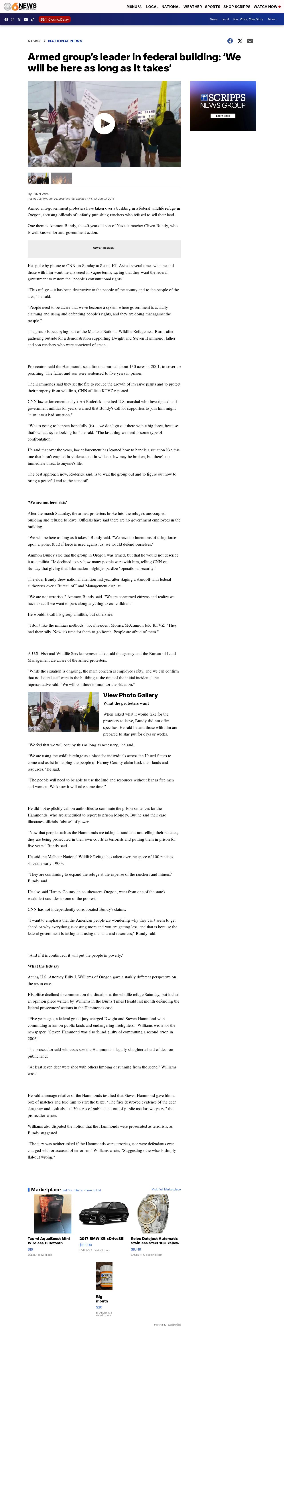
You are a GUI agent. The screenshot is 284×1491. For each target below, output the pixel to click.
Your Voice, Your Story (248, 19)
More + (273, 19)
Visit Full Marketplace (166, 1189)
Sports (212, 6)
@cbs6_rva (33, 19)
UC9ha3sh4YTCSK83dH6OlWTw (27, 19)
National (171, 6)
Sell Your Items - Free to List (82, 1190)
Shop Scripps (236, 6)
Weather (192, 6)
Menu (132, 6)
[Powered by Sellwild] (174, 1324)
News (214, 19)
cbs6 (13, 19)
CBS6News (7, 19)
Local (152, 6)
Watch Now (266, 6)
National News (65, 41)
